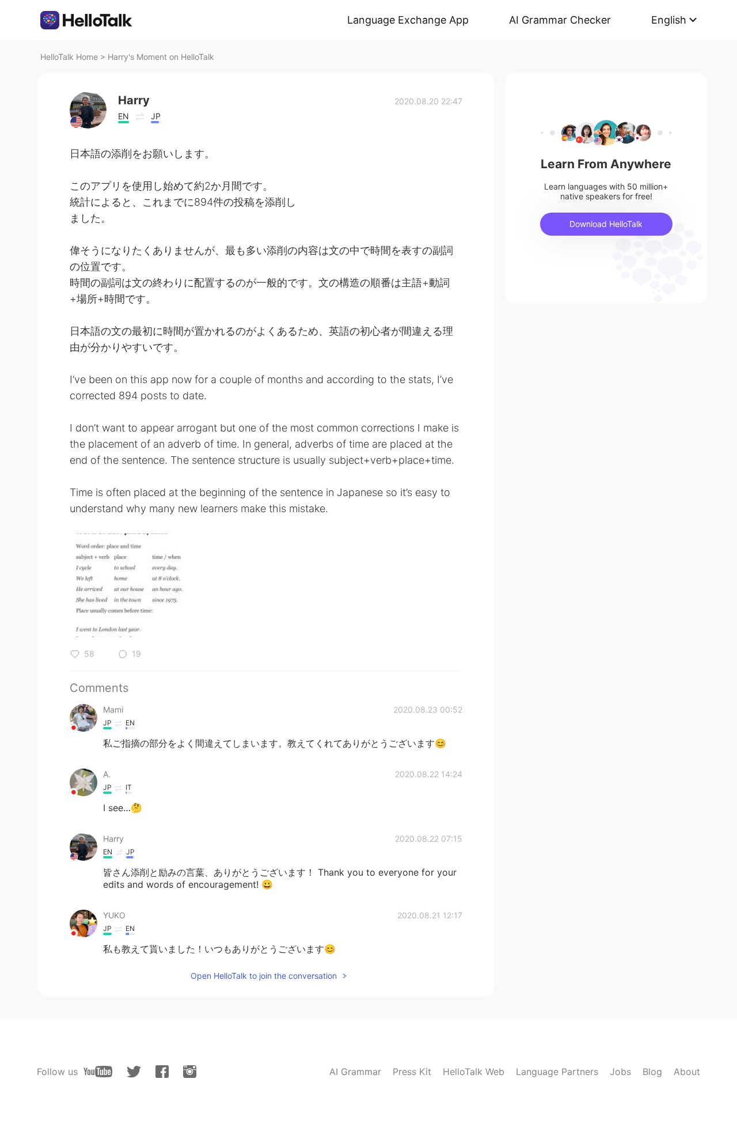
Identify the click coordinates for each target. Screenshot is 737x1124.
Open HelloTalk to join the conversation (264, 976)
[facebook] (162, 1071)
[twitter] (134, 1072)
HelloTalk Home (69, 57)
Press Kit (412, 1071)
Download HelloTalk (606, 224)
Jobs (620, 1071)
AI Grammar (355, 1071)
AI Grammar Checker (560, 20)
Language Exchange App (408, 20)
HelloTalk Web (473, 1071)
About (687, 1071)
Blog (652, 1071)
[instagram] (189, 1071)
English (668, 20)
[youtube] (97, 1071)
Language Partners (557, 1071)
